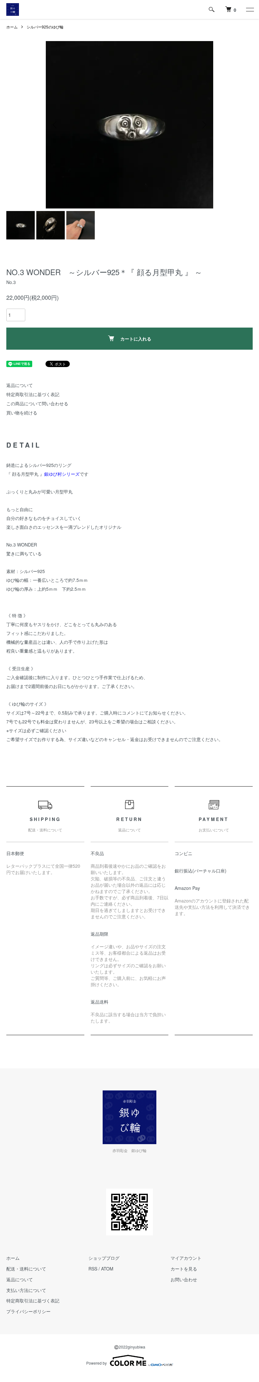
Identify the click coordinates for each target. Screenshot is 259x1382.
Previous (55, 125)
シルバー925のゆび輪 (45, 26)
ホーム (12, 26)
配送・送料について (26, 1268)
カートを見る (184, 1268)
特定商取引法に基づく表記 (32, 394)
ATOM (107, 1268)
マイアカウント (186, 1258)
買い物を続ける (21, 412)
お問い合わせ (184, 1279)
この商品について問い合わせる (37, 403)
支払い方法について (26, 1290)
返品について (19, 385)
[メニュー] (249, 9)
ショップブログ (103, 1258)
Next (203, 125)
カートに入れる (135, 338)
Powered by (96, 1363)
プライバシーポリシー (28, 1311)
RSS (92, 1268)
